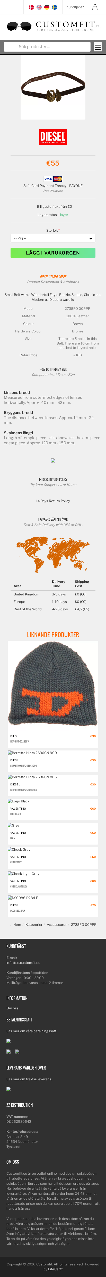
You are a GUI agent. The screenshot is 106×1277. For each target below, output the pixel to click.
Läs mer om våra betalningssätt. (31, 1031)
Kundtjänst (75, 7)
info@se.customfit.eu (23, 963)
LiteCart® (55, 1269)
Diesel (44, 276)
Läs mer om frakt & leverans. (29, 1079)
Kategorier (33, 924)
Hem (17, 924)
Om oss (12, 1008)
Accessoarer (57, 924)
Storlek (52, 230)
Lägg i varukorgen (53, 253)
